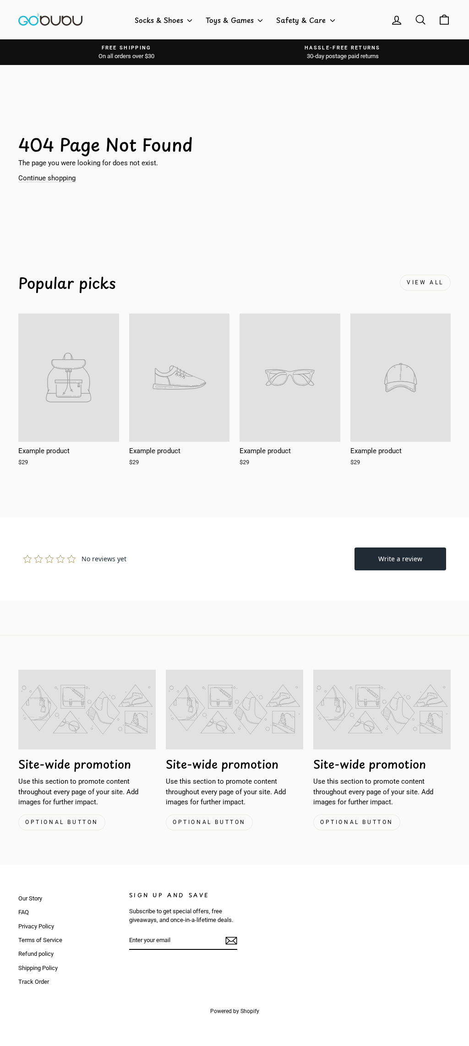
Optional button (61, 822)
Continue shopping (47, 178)
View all (425, 282)
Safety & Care (302, 20)
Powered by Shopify (234, 1011)
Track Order (33, 981)
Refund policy (36, 953)
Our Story (30, 898)
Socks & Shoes (160, 20)
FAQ (23, 912)
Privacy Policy (36, 926)
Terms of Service (40, 940)
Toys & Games (231, 20)
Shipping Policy (38, 968)
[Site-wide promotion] (87, 709)
